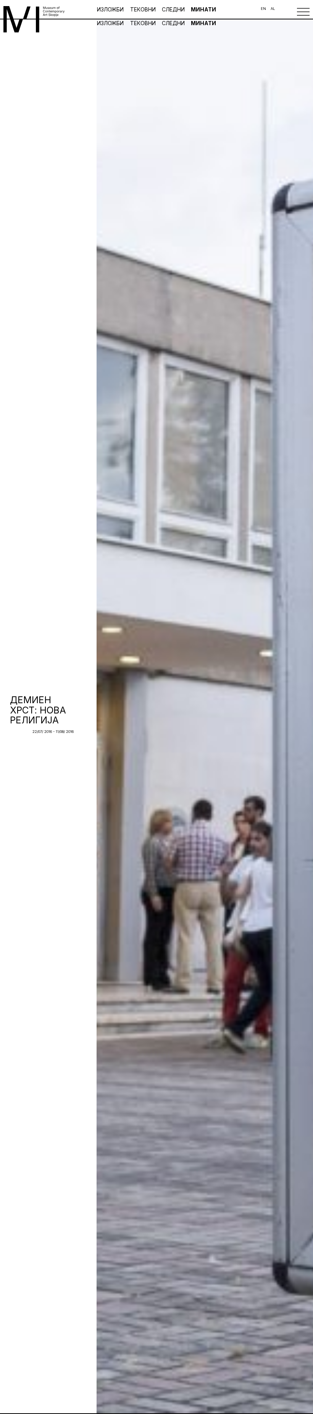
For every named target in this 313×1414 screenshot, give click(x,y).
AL (273, 8)
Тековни (143, 9)
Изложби (111, 9)
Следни (173, 9)
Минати (203, 9)
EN (263, 8)
